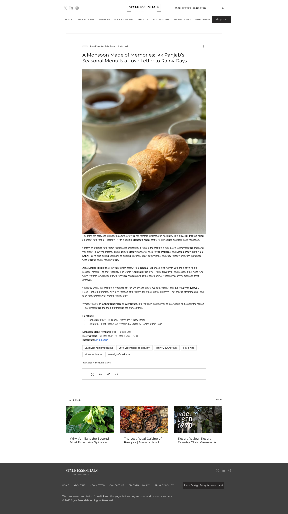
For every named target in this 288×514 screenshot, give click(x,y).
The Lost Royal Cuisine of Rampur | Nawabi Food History (143, 440)
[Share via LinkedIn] (100, 374)
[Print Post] (116, 374)
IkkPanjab (188, 347)
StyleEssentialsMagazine (98, 347)
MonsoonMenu (93, 354)
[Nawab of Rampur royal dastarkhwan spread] (144, 419)
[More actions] (204, 46)
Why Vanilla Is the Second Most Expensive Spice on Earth (89, 440)
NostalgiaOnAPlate (119, 354)
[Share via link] (108, 374)
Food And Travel (103, 362)
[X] (65, 8)
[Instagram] (77, 8)
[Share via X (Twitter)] (92, 374)
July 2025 (87, 362)
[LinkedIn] (71, 8)
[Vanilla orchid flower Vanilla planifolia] (90, 419)
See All (219, 399)
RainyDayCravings (167, 347)
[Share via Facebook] (84, 374)
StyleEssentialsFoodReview (134, 347)
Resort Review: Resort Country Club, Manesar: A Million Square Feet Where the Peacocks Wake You (198, 440)
